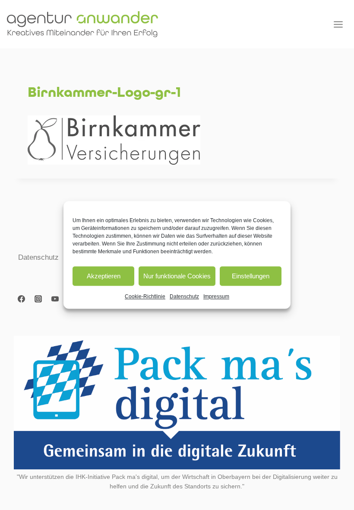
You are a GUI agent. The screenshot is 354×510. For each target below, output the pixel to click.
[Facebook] (21, 299)
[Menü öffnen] (338, 24)
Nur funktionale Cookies (177, 276)
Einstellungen (250, 276)
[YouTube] (54, 299)
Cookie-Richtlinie (145, 296)
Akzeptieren (103, 276)
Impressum (216, 296)
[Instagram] (38, 299)
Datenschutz (184, 296)
